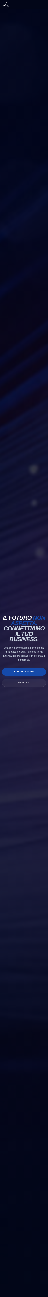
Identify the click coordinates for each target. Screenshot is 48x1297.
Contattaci (24, 683)
